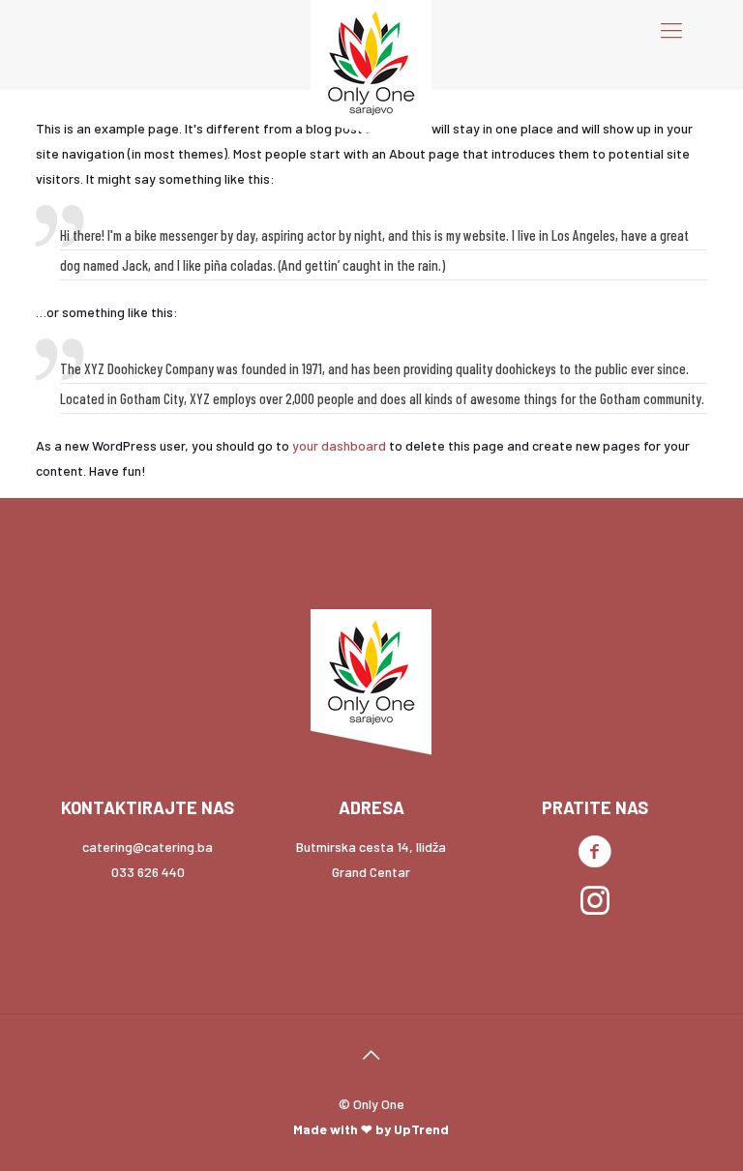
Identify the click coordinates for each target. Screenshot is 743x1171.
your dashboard (339, 445)
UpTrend (421, 1129)
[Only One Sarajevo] (371, 73)
